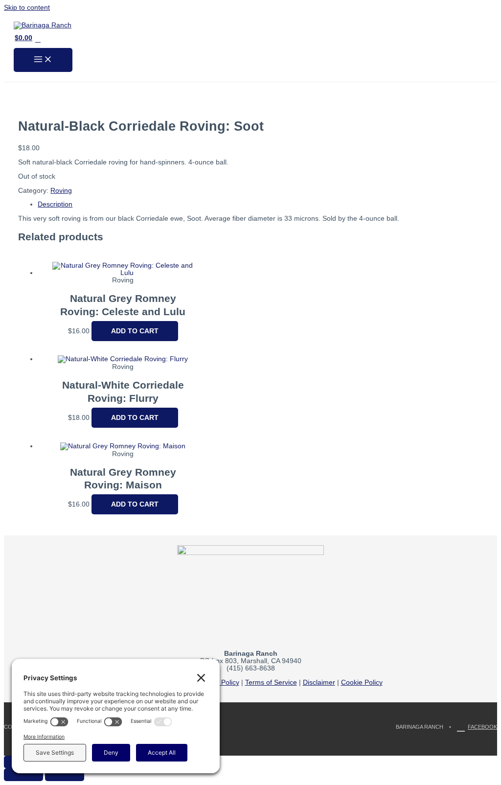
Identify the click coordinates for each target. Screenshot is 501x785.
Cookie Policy (362, 682)
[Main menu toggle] (43, 60)
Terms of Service (271, 682)
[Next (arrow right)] (64, 774)
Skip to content (27, 7)
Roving (61, 190)
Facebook (482, 727)
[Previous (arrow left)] (23, 774)
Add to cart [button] (135, 331)
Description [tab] (55, 204)
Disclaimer (319, 682)
